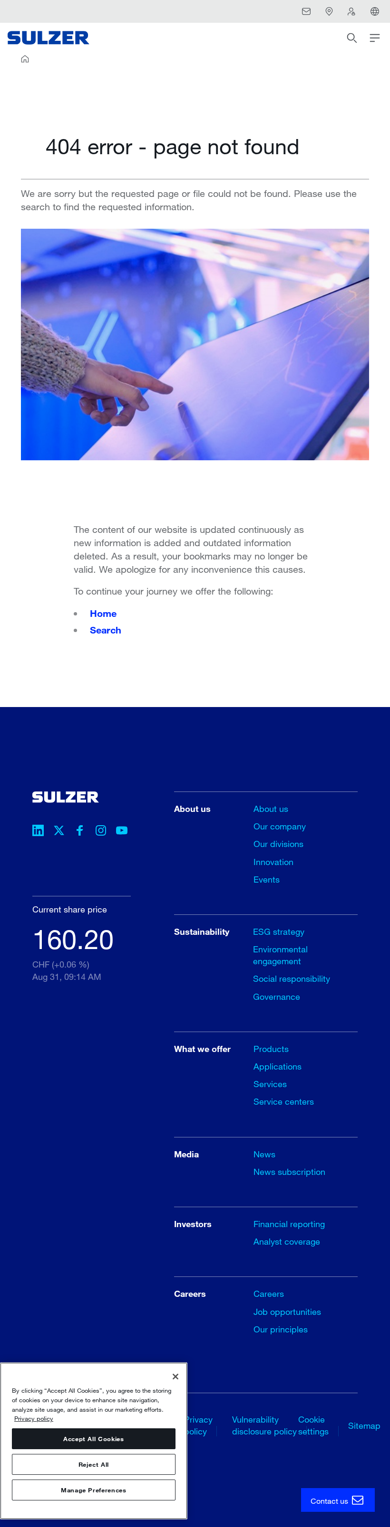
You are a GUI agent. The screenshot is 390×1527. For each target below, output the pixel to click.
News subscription (289, 1171)
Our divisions (278, 843)
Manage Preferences (94, 1490)
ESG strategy (278, 931)
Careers (269, 1293)
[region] (93, 1440)
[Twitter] (59, 832)
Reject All (93, 1464)
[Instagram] (101, 832)
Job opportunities (287, 1311)
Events (267, 879)
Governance (276, 996)
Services (270, 1084)
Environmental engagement (280, 955)
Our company (280, 826)
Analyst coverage (287, 1241)
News (264, 1154)
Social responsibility (291, 978)
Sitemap (364, 1425)
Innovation (273, 862)
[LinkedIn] (38, 832)
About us (271, 808)
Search (105, 629)
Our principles (281, 1329)
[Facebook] (80, 832)
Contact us (330, 1500)
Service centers (284, 1101)
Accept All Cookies (93, 1439)
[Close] (175, 1376)
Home (103, 613)
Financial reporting (289, 1224)
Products (271, 1048)
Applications (278, 1066)
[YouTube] (121, 832)
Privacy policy (33, 1418)
